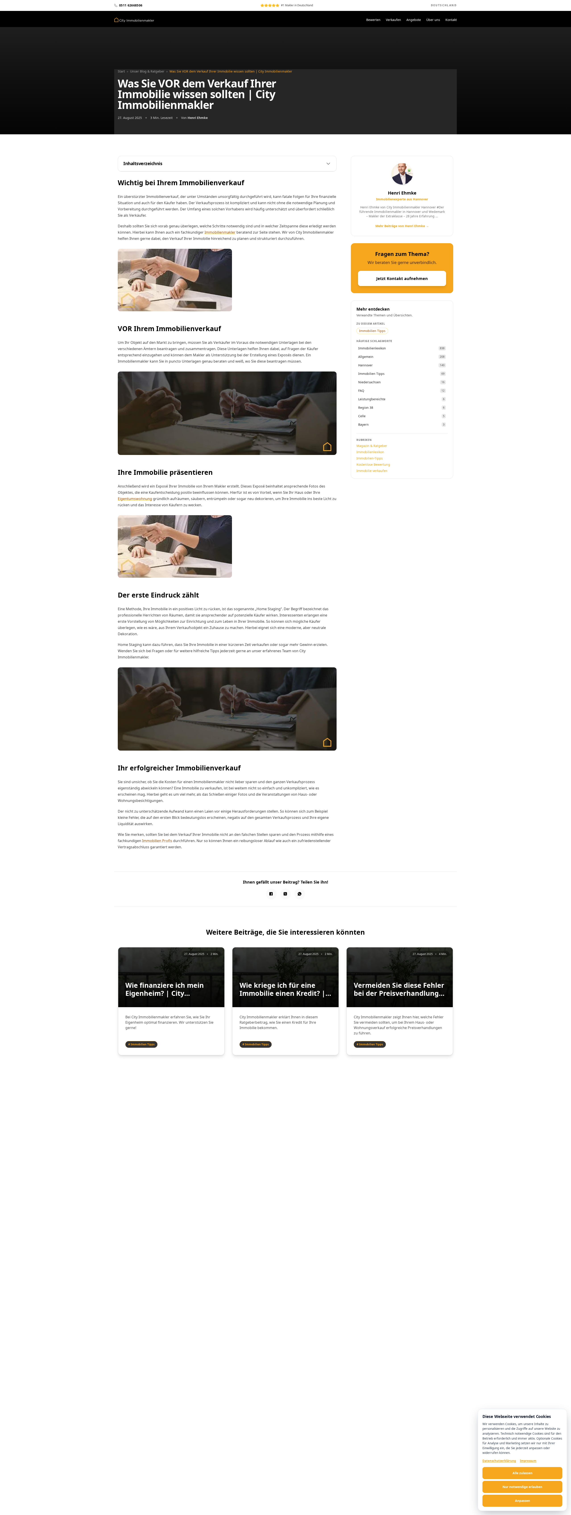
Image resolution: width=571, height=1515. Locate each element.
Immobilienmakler (220, 232)
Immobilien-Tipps (369, 458)
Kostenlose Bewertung (373, 464)
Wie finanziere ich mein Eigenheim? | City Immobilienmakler (164, 989)
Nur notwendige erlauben (522, 1487)
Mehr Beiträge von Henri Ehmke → (402, 226)
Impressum (528, 1461)
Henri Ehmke (198, 118)
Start (121, 71)
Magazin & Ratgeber (371, 446)
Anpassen (522, 1500)
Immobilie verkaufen (371, 471)
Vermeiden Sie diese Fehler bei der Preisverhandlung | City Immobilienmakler (399, 989)
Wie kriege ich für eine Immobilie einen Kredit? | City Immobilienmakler (282, 989)
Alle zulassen (522, 1473)
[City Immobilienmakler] (134, 19)
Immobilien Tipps (372, 331)
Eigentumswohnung (135, 498)
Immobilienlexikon (370, 452)
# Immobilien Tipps (141, 1044)
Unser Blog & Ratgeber (147, 71)
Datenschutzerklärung (499, 1461)
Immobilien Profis (157, 840)
